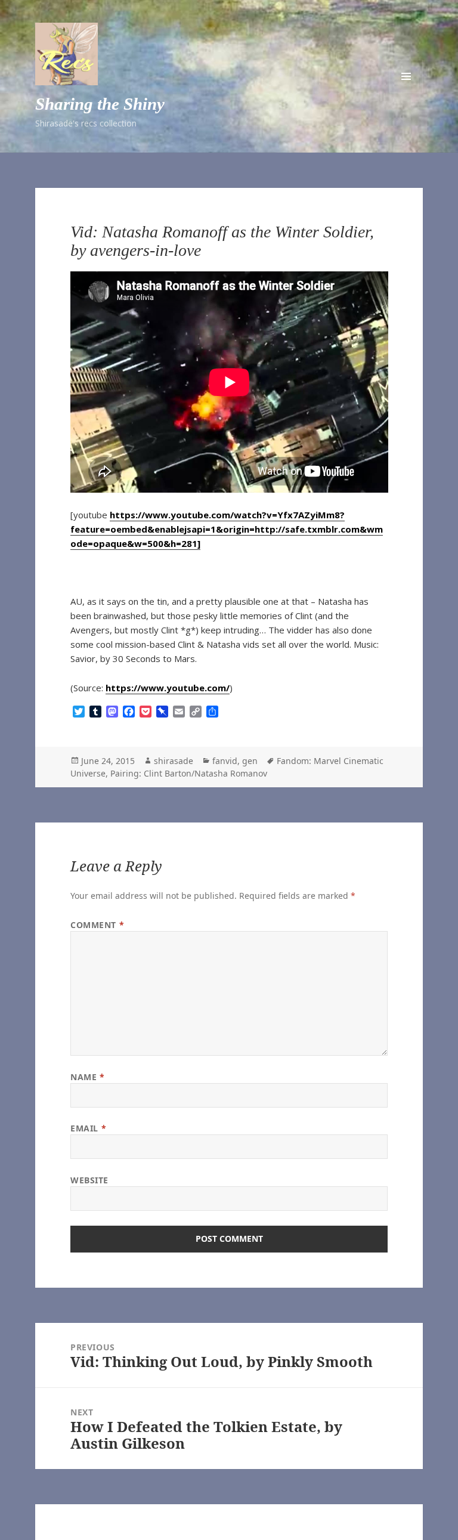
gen (250, 760)
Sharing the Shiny (100, 103)
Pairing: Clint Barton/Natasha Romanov (188, 773)
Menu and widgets (406, 76)
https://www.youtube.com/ (168, 688)
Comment (97, 924)
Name (87, 1077)
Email (88, 1128)
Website (89, 1180)
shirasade (173, 760)
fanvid (224, 760)
